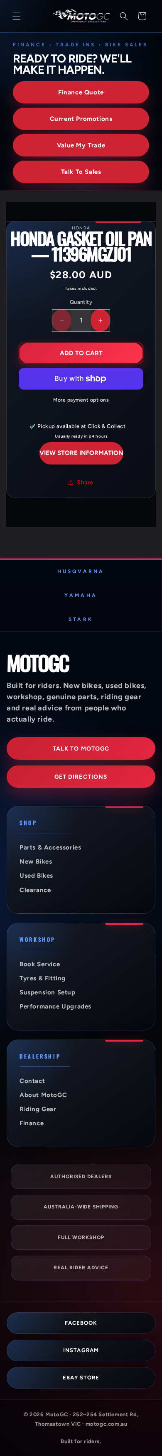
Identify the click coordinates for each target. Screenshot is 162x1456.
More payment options (81, 400)
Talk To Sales (81, 172)
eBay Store (81, 1377)
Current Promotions (81, 119)
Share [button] (85, 482)
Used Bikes (36, 875)
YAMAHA (80, 595)
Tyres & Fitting (43, 978)
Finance (32, 1123)
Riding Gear (38, 1109)
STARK (81, 619)
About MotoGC (43, 1095)
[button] (16, 16)
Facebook (81, 1323)
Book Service (40, 964)
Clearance (35, 890)
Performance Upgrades (55, 1006)
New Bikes (36, 861)
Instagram (80, 1350)
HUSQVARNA (80, 571)
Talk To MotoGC (81, 748)
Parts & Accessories (50, 847)
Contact (32, 1081)
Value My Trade (81, 145)
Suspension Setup (48, 992)
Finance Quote (81, 92)
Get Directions (81, 776)
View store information (81, 453)
